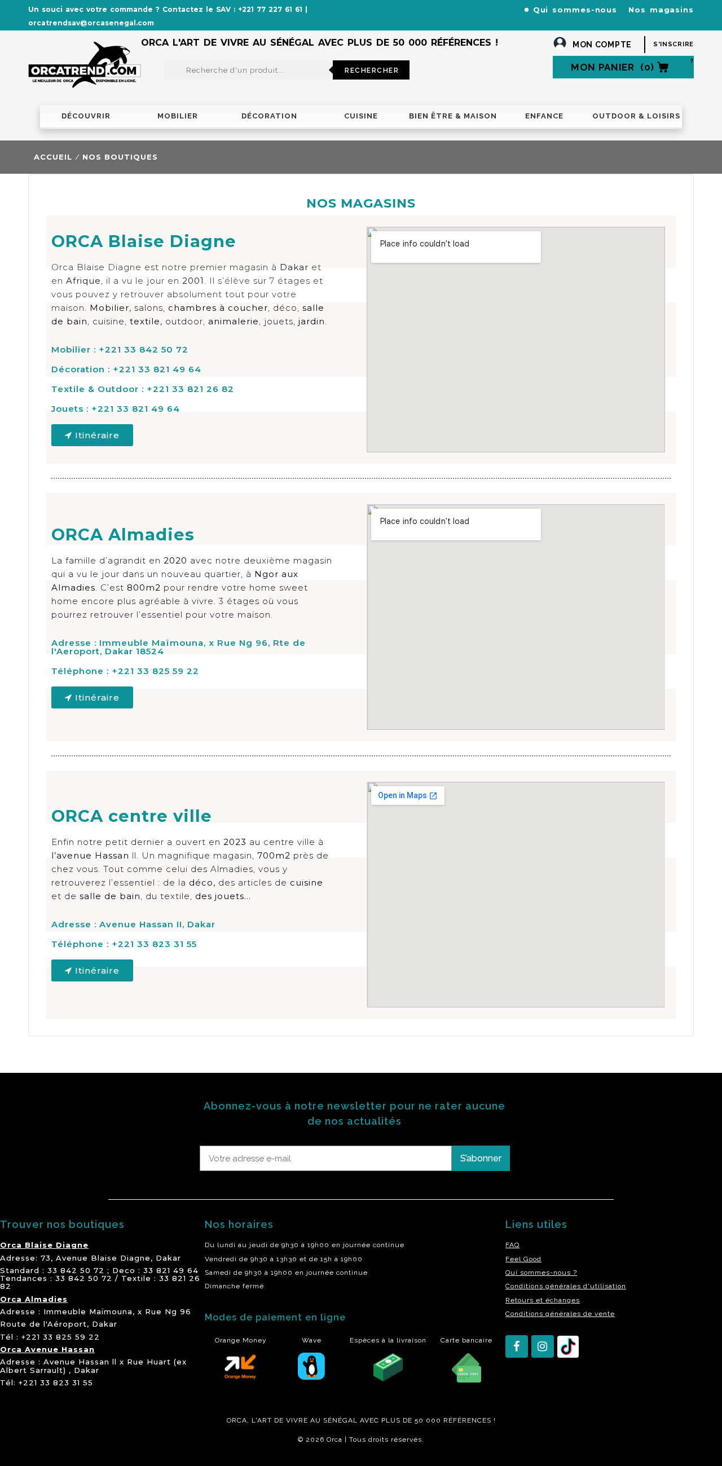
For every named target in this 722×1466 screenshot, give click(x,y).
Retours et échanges (542, 1300)
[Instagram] (542, 1346)
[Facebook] (516, 1346)
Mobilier (109, 307)
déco (285, 307)
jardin (311, 321)
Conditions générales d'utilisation (565, 1286)
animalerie (233, 321)
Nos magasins (661, 9)
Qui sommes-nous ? (541, 1272)
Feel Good (523, 1259)
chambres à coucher (218, 307)
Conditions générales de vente (560, 1314)
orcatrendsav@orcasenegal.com (91, 23)
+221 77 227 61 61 (270, 9)
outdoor (184, 321)
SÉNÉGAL (340, 1420)
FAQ (512, 1245)
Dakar (168, 1257)
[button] (92, 435)
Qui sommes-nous (575, 9)
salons (148, 307)
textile (145, 321)
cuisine (109, 321)
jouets (278, 321)
